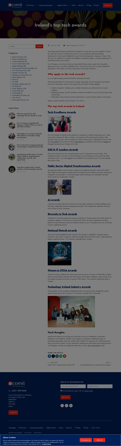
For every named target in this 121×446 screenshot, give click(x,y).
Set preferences (86, 440)
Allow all (99, 440)
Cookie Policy (46, 444)
